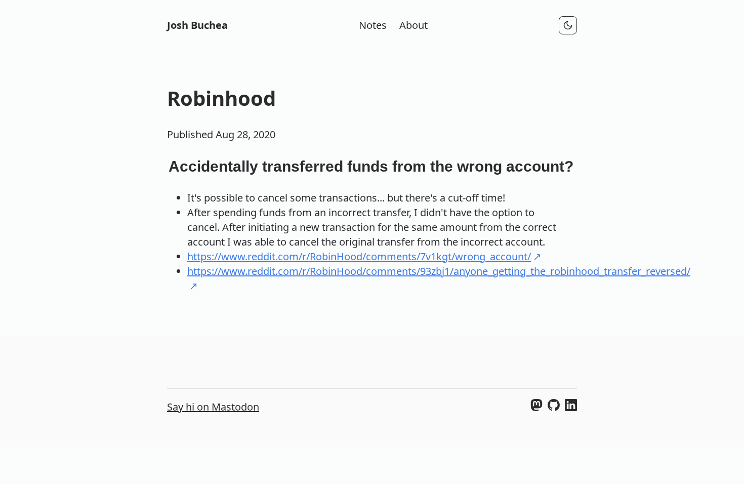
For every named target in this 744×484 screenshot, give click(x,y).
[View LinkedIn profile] (571, 407)
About (413, 25)
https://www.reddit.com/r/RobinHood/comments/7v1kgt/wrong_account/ (359, 256)
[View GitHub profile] (554, 407)
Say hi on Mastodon (213, 407)
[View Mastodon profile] (536, 407)
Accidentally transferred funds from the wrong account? (371, 166)
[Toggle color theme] (568, 25)
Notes (373, 25)
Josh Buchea (197, 25)
